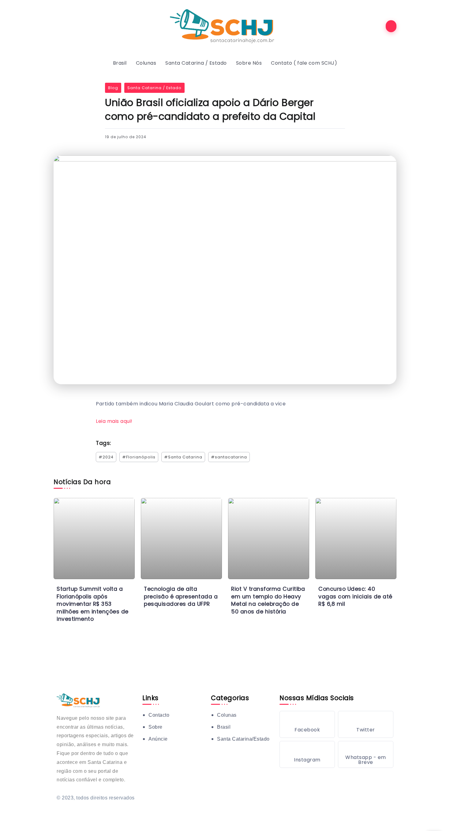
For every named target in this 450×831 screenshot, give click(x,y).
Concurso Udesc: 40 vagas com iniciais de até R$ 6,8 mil (355, 596)
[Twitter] (365, 724)
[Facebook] (307, 724)
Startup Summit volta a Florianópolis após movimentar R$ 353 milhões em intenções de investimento (93, 604)
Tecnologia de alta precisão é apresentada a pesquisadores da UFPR (181, 596)
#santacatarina (229, 457)
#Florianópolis (139, 457)
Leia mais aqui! (114, 421)
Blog (113, 87)
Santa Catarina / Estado (154, 87)
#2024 (106, 457)
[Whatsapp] (365, 754)
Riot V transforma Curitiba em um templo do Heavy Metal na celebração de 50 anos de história (268, 600)
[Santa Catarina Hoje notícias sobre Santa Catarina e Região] (225, 25)
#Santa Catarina (183, 457)
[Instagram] (307, 754)
